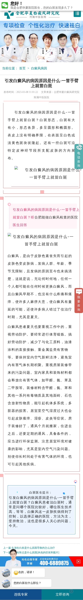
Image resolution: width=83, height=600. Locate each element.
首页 (22, 68)
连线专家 (21, 594)
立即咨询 (64, 593)
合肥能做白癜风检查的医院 (56, 217)
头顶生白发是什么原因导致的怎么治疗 (33, 547)
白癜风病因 (39, 68)
